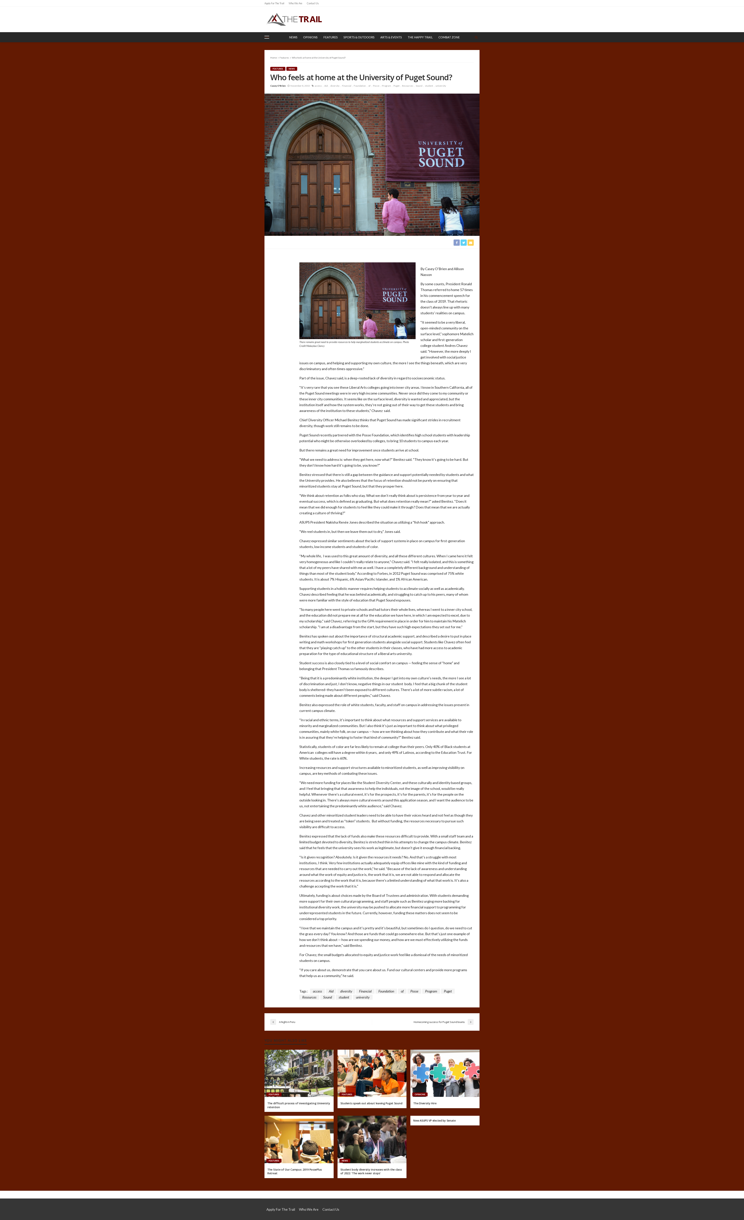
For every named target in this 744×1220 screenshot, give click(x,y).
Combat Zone (449, 37)
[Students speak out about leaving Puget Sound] (372, 1073)
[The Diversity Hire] (445, 1073)
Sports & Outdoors (359, 37)
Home (273, 57)
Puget (397, 85)
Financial (346, 85)
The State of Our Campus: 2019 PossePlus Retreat (294, 1171)
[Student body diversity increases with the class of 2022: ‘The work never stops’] (372, 1139)
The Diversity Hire (424, 1103)
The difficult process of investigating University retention (298, 1105)
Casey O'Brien (278, 85)
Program (386, 85)
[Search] (476, 37)
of (369, 85)
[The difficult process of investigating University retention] (299, 1073)
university (441, 85)
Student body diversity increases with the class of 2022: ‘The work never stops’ (371, 1171)
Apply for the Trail (274, 3)
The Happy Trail (420, 37)
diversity (334, 85)
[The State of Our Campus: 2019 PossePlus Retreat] (299, 1139)
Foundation (360, 85)
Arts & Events (391, 37)
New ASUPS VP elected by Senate (434, 1120)
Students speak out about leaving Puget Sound (371, 1103)
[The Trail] (293, 19)
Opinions (310, 37)
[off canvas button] (266, 37)
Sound (419, 85)
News (293, 37)
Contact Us (313, 3)
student (429, 85)
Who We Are (295, 3)
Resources (407, 85)
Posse (376, 85)
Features (330, 37)
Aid (326, 85)
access (318, 85)
